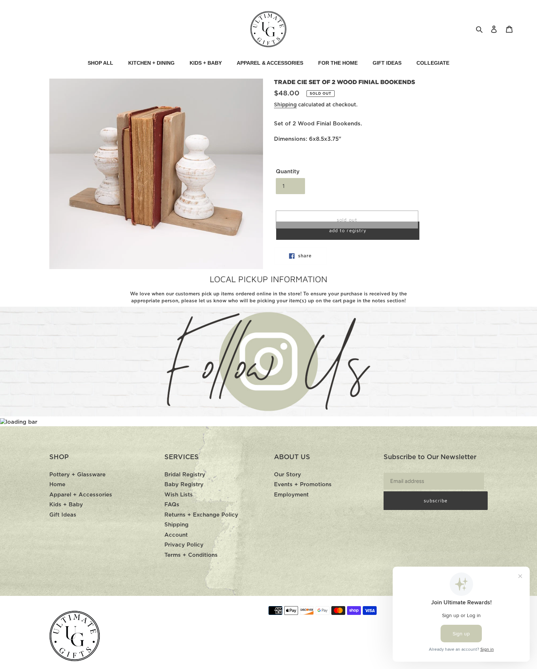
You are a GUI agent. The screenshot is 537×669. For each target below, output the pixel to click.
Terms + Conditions (191, 555)
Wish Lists (178, 495)
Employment (291, 495)
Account (176, 535)
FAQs (171, 504)
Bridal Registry (184, 474)
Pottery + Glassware (77, 474)
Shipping (285, 104)
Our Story (287, 474)
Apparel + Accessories (80, 495)
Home (57, 484)
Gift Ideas (62, 515)
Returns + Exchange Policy (201, 515)
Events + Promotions (303, 484)
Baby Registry (183, 484)
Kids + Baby (66, 504)
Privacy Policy (183, 545)
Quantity (288, 171)
